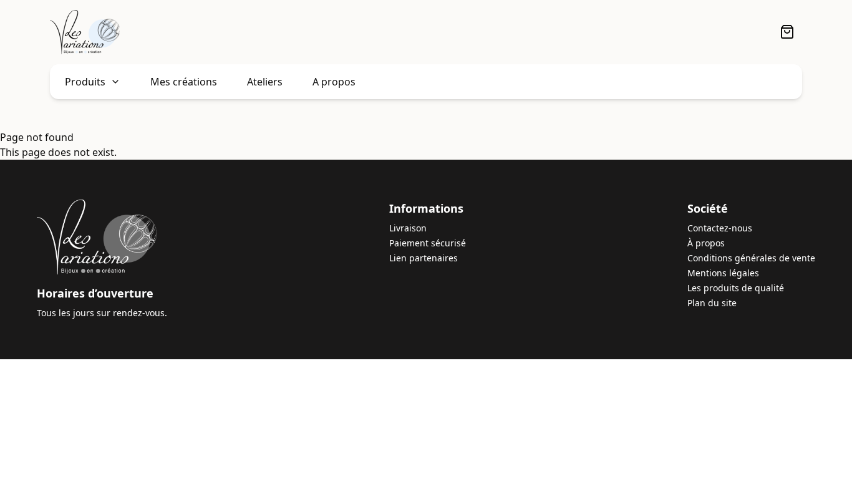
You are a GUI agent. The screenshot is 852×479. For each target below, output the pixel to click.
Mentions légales (723, 273)
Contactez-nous (719, 228)
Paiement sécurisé (427, 243)
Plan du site (712, 303)
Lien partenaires (423, 258)
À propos (706, 243)
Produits (85, 82)
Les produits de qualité (735, 288)
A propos (334, 82)
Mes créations (183, 82)
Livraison (408, 228)
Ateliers (265, 82)
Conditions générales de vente (751, 258)
